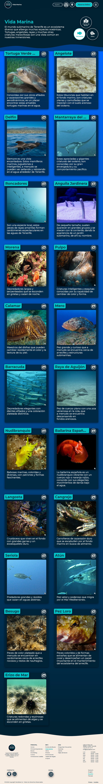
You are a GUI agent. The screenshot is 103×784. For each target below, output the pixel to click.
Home (32, 747)
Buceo (32, 751)
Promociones (49, 754)
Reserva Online (84, 5)
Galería (60, 751)
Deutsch (90, 770)
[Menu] (95, 4)
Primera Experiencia (36, 749)
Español (90, 774)
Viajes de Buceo (62, 752)
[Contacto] (72, 4)
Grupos (47, 758)
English (90, 772)
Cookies (96, 782)
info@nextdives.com (89, 749)
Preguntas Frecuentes (64, 747)
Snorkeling (34, 752)
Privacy (90, 782)
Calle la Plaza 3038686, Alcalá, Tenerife (89, 745)
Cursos (33, 754)
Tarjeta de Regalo (50, 756)
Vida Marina (49, 749)
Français (90, 776)
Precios (47, 752)
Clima (47, 751)
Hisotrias (60, 749)
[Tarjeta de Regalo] (66, 4)
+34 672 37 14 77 (88, 748)
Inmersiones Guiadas (37, 756)
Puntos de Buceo (50, 747)
